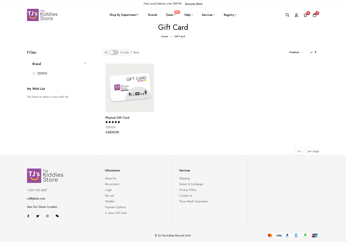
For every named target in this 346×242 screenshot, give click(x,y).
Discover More (193, 4)
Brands (152, 15)
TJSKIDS (41, 73)
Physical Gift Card (117, 118)
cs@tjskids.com (36, 198)
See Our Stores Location (42, 207)
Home (165, 36)
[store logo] (42, 15)
